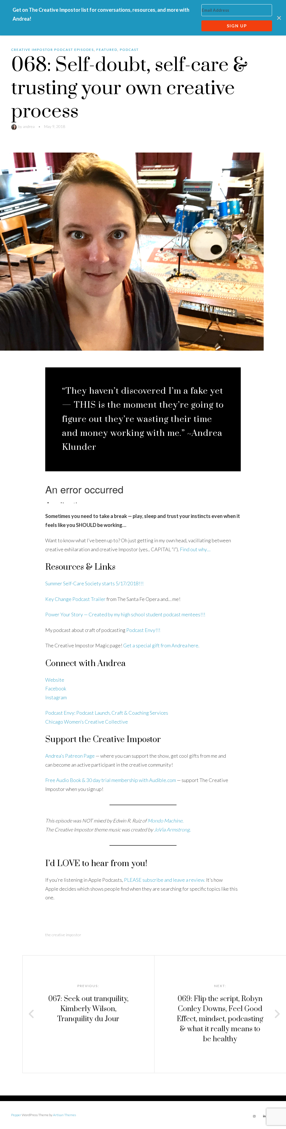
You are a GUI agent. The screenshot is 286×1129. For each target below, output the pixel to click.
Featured (106, 49)
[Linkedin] (264, 1116)
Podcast (129, 49)
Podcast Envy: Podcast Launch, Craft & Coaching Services (106, 713)
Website (54, 680)
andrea (29, 126)
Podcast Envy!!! (143, 630)
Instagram (56, 697)
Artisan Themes (64, 1115)
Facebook (55, 688)
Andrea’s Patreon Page (70, 756)
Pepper (16, 1115)
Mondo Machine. (165, 820)
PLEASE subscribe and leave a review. (164, 880)
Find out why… (195, 549)
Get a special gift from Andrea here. (161, 645)
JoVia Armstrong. (172, 829)
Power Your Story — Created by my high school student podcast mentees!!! (125, 614)
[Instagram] (254, 1116)
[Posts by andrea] (14, 126)
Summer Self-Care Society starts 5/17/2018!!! (94, 583)
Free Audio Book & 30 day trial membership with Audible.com (110, 780)
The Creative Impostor (63, 934)
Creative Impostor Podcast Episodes (52, 49)
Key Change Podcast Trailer (75, 599)
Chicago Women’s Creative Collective (86, 722)
